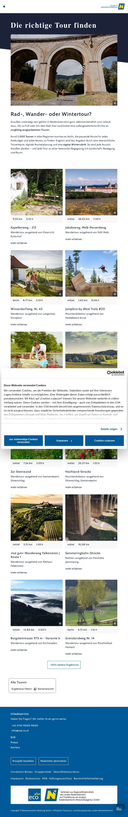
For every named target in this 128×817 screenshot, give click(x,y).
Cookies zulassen (104, 440)
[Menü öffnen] (4, 6)
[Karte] (10, 6)
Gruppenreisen (43, 771)
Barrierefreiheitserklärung (88, 778)
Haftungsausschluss (60, 778)
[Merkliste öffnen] (13, 6)
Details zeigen (109, 429)
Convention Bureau (22, 771)
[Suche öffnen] (16, 6)
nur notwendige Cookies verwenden (23, 440)
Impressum (17, 778)
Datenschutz (33, 778)
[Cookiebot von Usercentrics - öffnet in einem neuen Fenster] (109, 373)
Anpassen (62, 440)
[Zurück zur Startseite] (113, 6)
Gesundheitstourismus (66, 771)
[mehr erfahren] (37, 207)
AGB (44, 778)
